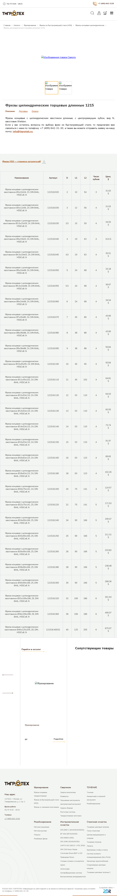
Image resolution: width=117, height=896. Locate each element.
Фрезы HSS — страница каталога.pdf (21, 161)
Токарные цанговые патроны (98, 827)
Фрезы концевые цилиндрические (89, 25)
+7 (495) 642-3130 (106, 3)
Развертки (64, 796)
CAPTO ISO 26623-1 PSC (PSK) (72, 845)
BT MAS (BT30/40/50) (68, 834)
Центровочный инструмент (70, 804)
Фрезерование (30, 25)
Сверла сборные (66, 808)
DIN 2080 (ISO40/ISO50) (70, 841)
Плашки (37, 835)
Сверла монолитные (68, 792)
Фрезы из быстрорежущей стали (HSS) (55, 25)
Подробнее (11, 739)
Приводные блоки (67, 857)
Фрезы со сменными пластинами (46, 807)
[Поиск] (92, 13)
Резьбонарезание (93, 804)
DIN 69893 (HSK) (67, 838)
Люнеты (90, 846)
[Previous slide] (7, 674)
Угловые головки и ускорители (72, 861)
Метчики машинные (41, 827)
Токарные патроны (94, 842)
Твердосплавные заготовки (70, 816)
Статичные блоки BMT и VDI (71, 853)
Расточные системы (67, 812)
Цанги (62, 865)
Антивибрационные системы (71, 873)
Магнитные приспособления (97, 861)
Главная (7, 25)
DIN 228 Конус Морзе (68, 849)
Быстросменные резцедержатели (73, 877)
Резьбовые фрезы (40, 839)
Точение (90, 792)
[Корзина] (105, 13)
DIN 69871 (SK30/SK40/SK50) (72, 830)
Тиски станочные (93, 831)
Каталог (17, 25)
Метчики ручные (40, 831)
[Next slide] (7, 693)
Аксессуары (64, 869)
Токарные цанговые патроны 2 (98, 872)
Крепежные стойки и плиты (97, 850)
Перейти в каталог (31, 649)
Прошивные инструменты (70, 800)
